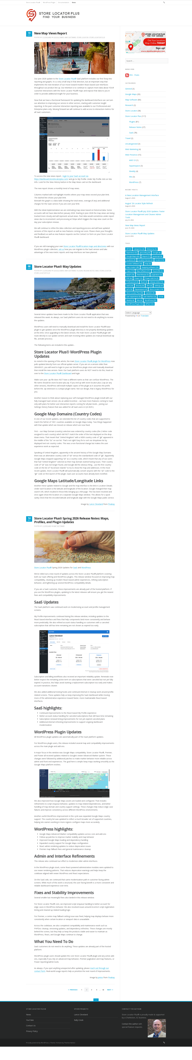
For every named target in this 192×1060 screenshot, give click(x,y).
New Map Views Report (50, 33)
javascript (157, 256)
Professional (132, 282)
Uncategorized (131, 144)
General (128, 88)
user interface (149, 296)
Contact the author (130, 1024)
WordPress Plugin (49, 2)
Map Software (70, 37)
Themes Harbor (69, 1043)
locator (159, 260)
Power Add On (151, 278)
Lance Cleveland (96, 504)
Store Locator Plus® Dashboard (57, 373)
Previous (73, 990)
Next (109, 990)
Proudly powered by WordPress (37, 1043)
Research (129, 105)
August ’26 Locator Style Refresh (139, 203)
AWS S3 (132, 160)
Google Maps (58, 37)
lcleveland (46, 37)
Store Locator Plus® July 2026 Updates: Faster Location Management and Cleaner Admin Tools (145, 214)
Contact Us (31, 1025)
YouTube (30, 1020)
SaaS (97, 271)
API (128, 249)
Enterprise (152, 249)
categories (139, 249)
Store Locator (82, 37)
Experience (131, 253)
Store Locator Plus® (33, 2)
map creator (132, 267)
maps (130, 271)
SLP (129, 289)
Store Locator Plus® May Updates (57, 266)
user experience (133, 296)
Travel (127, 138)
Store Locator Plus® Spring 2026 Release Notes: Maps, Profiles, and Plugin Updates (71, 520)
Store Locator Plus (97, 37)
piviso (100, 977)
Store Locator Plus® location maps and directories (84, 246)
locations (130, 260)
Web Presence (131, 155)
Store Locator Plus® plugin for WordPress (92, 361)
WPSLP (149, 304)
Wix (130, 176)
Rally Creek (78, 1020)
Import (146, 256)
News (74, 2)
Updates (150, 293)
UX (161, 296)
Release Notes (89, 271)
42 (103, 990)
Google (156, 253)
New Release (143, 275)
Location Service (145, 260)
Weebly (132, 171)
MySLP (130, 275)
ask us (62, 249)
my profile (158, 271)
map (148, 264)
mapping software (150, 267)
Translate (145, 315)
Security (140, 286)
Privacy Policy (32, 1031)
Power (138, 278)
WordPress (86, 567)
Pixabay (111, 504)
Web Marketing (131, 149)
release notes (156, 282)
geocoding (145, 253)
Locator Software (134, 264)
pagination (157, 275)
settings (159, 286)
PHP (129, 278)
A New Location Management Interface (142, 195)
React (144, 282)
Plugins (80, 271)
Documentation (63, 2)
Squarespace (134, 165)
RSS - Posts (134, 75)
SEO (149, 286)
